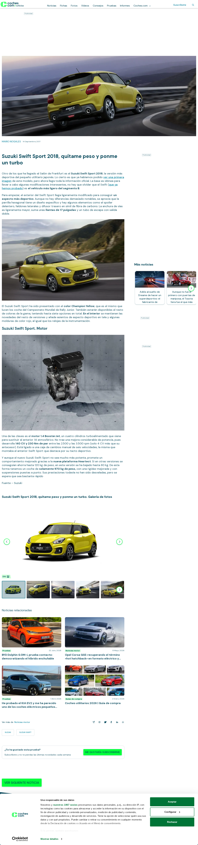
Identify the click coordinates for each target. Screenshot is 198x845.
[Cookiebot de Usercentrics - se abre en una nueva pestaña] (20, 839)
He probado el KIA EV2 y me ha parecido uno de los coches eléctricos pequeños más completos (31, 668)
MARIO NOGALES (11, 141)
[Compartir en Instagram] (99, 722)
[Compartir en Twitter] (105, 722)
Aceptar (172, 801)
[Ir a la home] (12, 4)
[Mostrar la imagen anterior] (7, 542)
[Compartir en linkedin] (116, 722)
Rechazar (172, 822)
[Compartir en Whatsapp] (122, 722)
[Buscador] (193, 5)
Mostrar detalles (49, 839)
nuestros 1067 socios (65, 804)
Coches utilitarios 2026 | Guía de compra (88, 667)
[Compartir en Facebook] (111, 722)
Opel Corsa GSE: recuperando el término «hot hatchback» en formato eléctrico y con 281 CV (91, 620)
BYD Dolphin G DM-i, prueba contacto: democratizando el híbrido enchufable (23, 620)
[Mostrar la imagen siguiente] (119, 542)
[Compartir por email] (93, 722)
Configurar (170, 812)
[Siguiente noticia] (191, 288)
